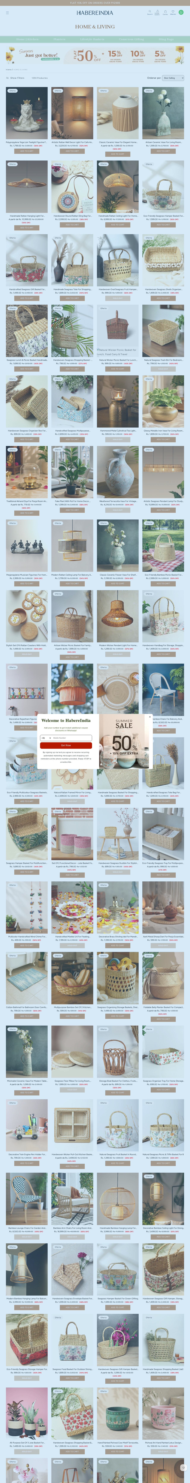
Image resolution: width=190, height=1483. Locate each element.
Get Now (66, 745)
